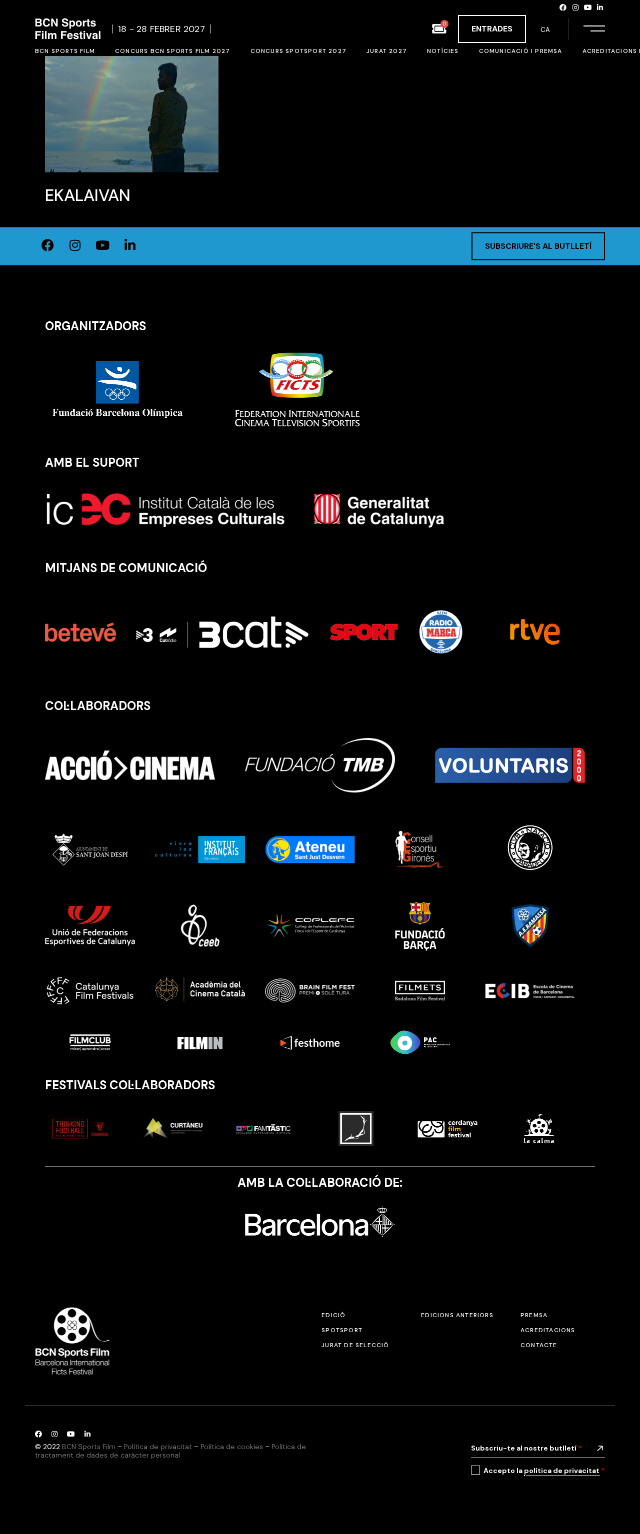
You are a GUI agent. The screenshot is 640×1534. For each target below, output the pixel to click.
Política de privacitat (158, 1446)
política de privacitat (562, 1470)
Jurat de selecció (355, 1345)
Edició (334, 1315)
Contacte (539, 1345)
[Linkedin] (600, 7)
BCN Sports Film (89, 1446)
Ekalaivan (87, 195)
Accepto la (544, 1470)
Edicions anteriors (457, 1315)
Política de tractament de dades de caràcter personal (170, 1451)
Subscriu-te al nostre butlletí (526, 1448)
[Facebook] (563, 7)
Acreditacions (548, 1330)
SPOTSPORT (342, 1330)
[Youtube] (588, 7)
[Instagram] (575, 7)
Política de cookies (231, 1446)
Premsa (534, 1315)
